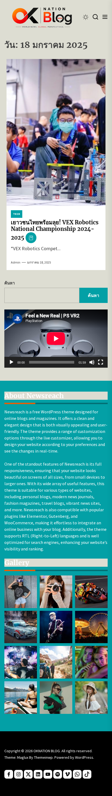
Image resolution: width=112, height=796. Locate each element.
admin (15, 262)
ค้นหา (9, 283)
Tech (16, 214)
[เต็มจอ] (100, 362)
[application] (56, 338)
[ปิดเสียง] (92, 362)
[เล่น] (11, 362)
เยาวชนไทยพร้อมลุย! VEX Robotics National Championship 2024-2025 (54, 230)
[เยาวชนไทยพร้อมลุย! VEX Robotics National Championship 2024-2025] (56, 132)
